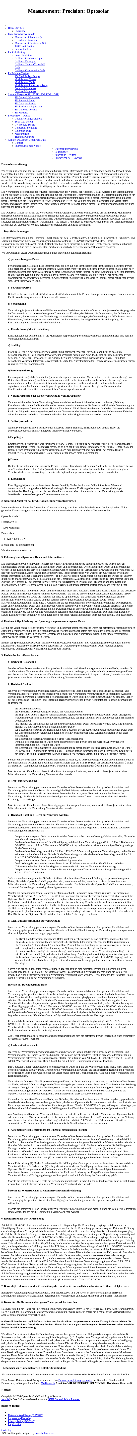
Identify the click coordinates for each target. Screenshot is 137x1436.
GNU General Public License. (64, 1399)
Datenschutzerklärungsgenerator (75, 1380)
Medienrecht (48, 1383)
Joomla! (5, 1399)
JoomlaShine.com (44, 1433)
